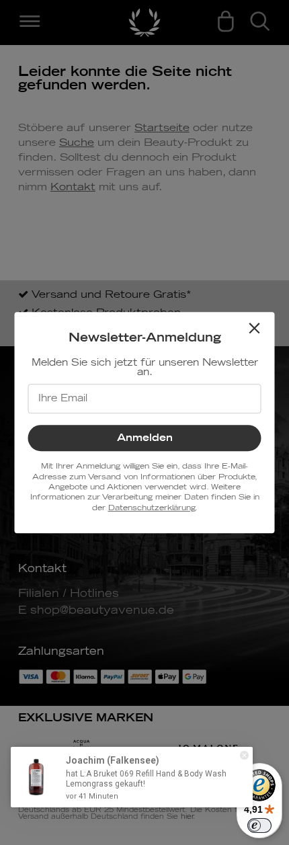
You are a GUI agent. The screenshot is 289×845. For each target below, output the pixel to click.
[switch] (259, 825)
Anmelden (145, 438)
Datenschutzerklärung (151, 508)
